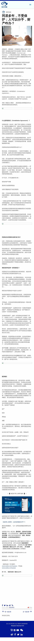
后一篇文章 (27, 611)
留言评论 (11, 607)
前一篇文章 (6, 611)
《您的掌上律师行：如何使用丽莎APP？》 (14, 522)
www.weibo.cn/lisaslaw (9, 568)
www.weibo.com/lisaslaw (9, 566)
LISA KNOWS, (11, 623)
